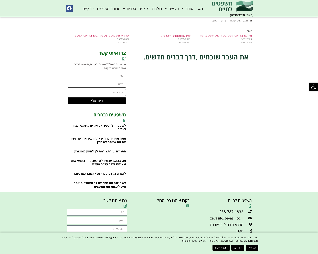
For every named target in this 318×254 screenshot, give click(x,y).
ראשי (199, 8)
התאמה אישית (221, 247)
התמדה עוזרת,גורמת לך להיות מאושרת (100, 151)
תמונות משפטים (108, 8)
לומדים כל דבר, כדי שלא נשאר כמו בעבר (100, 174)
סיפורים (144, 8)
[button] (313, 87)
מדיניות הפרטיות (189, 240)
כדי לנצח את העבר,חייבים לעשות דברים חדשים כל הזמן (226, 35)
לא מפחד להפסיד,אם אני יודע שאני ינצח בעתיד (99, 127)
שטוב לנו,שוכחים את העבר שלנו (175, 35)
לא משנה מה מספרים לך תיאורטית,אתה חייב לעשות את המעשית (100, 185)
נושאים (174, 8)
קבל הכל (252, 247)
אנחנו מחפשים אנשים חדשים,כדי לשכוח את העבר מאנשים (102, 35)
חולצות (157, 8)
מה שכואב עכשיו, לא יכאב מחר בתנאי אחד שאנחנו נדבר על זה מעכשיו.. (98, 162)
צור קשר (88, 8)
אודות (189, 8)
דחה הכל (238, 247)
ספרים (131, 8)
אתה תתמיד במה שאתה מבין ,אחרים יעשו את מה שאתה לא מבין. (98, 140)
